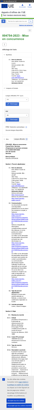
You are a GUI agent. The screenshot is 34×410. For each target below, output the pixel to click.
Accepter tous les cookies (16, 400)
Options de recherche (26, 25)
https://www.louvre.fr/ (18, 195)
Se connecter (22, 7)
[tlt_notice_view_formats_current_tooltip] (26, 139)
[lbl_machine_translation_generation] (26, 127)
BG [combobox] (8, 115)
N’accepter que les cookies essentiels (20, 405)
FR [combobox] (8, 99)
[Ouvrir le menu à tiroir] (4, 44)
